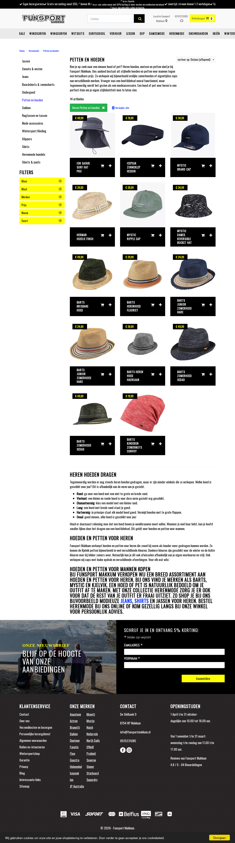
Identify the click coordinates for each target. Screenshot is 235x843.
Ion (71, 779)
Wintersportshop (29, 753)
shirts (142, 600)
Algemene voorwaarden (33, 740)
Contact (24, 714)
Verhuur (116, 33)
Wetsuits (77, 33)
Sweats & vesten (32, 68)
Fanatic (74, 746)
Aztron (74, 720)
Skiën (216, 33)
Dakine (74, 733)
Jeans (25, 76)
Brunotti (75, 727)
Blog (22, 773)
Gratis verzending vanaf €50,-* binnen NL (68, 4)
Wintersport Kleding (34, 130)
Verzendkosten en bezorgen (35, 727)
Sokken (26, 107)
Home (22, 50)
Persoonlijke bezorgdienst (34, 733)
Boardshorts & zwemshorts (38, 84)
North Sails (93, 740)
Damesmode (157, 33)
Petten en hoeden (51, 50)
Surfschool (97, 33)
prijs (24, 205)
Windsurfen (37, 33)
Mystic (91, 720)
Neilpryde (92, 733)
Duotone (75, 740)
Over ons (24, 720)
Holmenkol (76, 766)
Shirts (25, 146)
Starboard (93, 773)
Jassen (26, 61)
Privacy (23, 766)
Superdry (92, 779)
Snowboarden (198, 33)
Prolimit (91, 753)
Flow (72, 753)
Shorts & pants (31, 162)
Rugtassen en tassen (34, 115)
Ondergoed (28, 92)
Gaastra (74, 759)
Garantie (24, 759)
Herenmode (176, 33)
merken (26, 197)
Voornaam (132, 658)
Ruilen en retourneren (32, 746)
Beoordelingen (193, 764)
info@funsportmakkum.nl (135, 731)
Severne (91, 759)
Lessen (130, 33)
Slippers (27, 138)
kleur (24, 181)
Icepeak (74, 773)
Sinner (90, 766)
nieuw (25, 213)
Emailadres (133, 645)
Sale (22, 33)
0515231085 (181, 16)
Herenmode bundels (33, 154)
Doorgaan (219, 837)
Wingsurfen (58, 33)
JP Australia (77, 786)
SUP (142, 33)
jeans (126, 600)
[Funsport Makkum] (43, 18)
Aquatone (75, 714)
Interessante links (30, 779)
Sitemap (24, 786)
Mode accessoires (32, 123)
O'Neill (90, 746)
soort (25, 221)
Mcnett (91, 714)
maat (24, 189)
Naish (90, 727)
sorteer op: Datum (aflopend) (194, 59)
